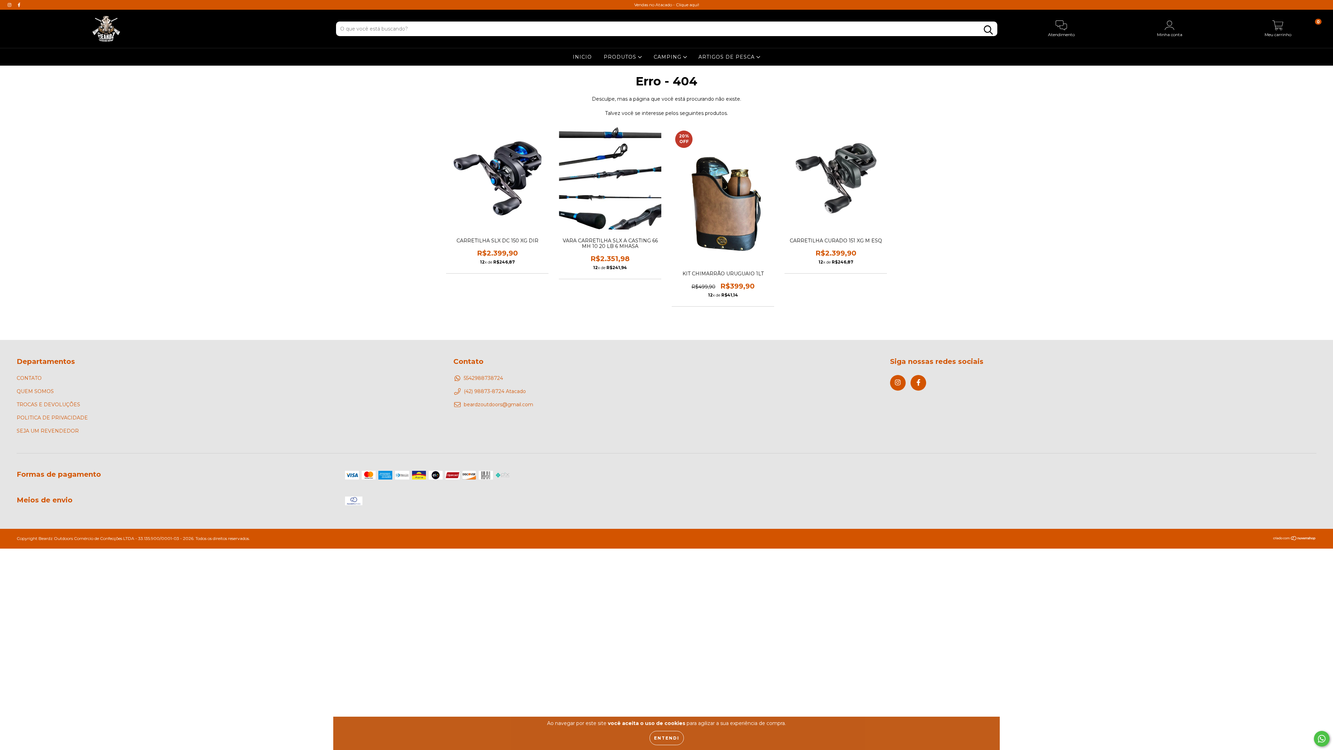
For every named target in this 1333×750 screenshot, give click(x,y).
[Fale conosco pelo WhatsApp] (1322, 739)
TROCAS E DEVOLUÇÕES (48, 404)
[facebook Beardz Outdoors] (19, 5)
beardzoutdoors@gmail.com (498, 404)
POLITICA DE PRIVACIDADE (52, 418)
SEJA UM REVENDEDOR (48, 431)
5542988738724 (483, 378)
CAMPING (668, 57)
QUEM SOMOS (35, 391)
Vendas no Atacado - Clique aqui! (666, 4)
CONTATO (29, 378)
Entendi (666, 738)
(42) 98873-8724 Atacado (495, 391)
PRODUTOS (621, 57)
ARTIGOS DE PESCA (727, 57)
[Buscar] (988, 30)
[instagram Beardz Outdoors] (10, 5)
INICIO (582, 57)
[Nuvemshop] (1294, 539)
